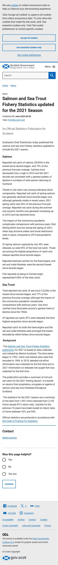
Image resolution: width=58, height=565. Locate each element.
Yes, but (12, 473)
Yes (10, 459)
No (9, 466)
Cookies (43, 519)
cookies (15, 5)
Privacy (47, 525)
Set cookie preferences (29, 55)
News (13, 85)
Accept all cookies (29, 38)
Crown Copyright (10, 525)
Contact (32, 519)
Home (5, 85)
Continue (9, 484)
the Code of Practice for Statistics (19, 421)
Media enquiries (9, 438)
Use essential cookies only (29, 47)
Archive (21, 519)
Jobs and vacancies (31, 525)
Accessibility (8, 519)
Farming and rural (16, 120)
